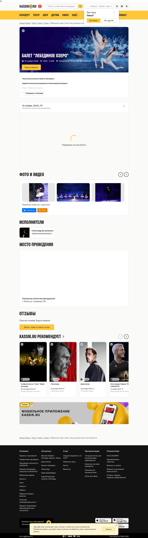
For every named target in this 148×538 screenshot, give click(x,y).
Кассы (65, 465)
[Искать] (80, 6)
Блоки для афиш (91, 476)
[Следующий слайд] (126, 174)
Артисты (22, 479)
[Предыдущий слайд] (120, 174)
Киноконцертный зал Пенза (30, 391)
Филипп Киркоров (48, 465)
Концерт (24, 15)
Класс (44, 210)
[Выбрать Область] (122, 6)
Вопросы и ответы (114, 465)
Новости (22, 486)
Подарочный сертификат (29, 459)
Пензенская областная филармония (75, 61)
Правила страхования (28, 456)
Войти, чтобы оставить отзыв (36, 327)
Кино (65, 15)
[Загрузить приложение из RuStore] (120, 526)
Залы (21, 483)
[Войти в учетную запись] (127, 6)
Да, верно (94, 20)
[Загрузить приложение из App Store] (103, 520)
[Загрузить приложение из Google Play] (120, 520)
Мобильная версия (26, 475)
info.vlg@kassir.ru (26, 536)
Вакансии (67, 469)
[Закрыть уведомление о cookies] (116, 525)
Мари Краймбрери (48, 473)
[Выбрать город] (117, 6)
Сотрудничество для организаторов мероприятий (93, 458)
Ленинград (45, 469)
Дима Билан (46, 462)
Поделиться (31, 210)
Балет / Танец (43, 23)
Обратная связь (69, 462)
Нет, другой (108, 20)
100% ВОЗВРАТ (113, 456)
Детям (55, 15)
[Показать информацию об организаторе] (124, 106)
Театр (36, 15)
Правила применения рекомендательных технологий (27, 508)
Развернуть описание (34, 93)
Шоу (45, 15)
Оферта (22, 490)
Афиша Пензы (24, 23)
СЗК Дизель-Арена (57, 391)
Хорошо (108, 529)
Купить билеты (31, 67)
